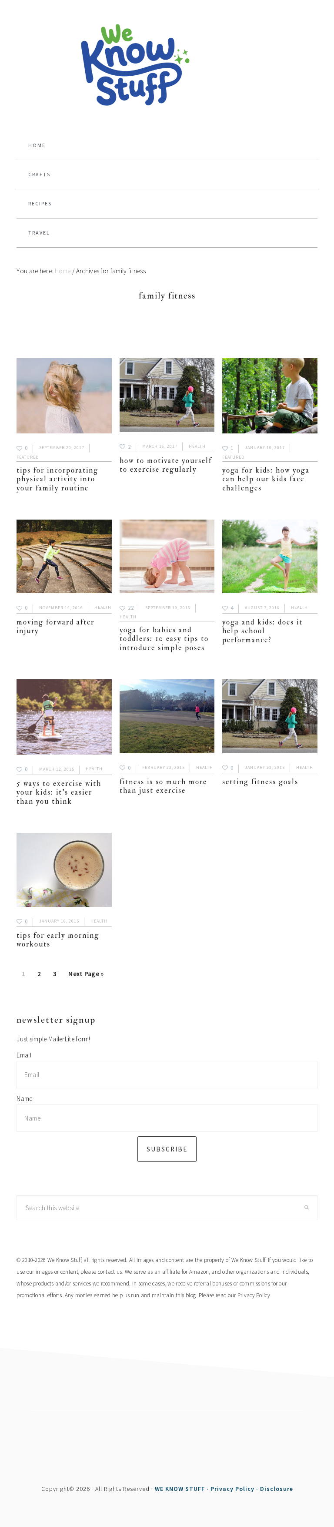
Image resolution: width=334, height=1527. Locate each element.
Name (24, 1098)
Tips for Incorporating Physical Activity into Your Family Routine (57, 479)
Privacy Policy (253, 1295)
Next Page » (86, 976)
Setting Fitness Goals (260, 781)
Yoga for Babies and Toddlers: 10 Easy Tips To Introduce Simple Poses (164, 638)
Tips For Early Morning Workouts (58, 940)
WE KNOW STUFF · (182, 1489)
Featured (28, 457)
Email (24, 1055)
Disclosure (276, 1489)
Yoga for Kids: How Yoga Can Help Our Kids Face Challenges (266, 479)
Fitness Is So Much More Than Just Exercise (163, 786)
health (197, 446)
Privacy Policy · (235, 1489)
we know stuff (167, 65)
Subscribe (167, 1149)
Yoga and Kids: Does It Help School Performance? (262, 631)
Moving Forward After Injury (55, 626)
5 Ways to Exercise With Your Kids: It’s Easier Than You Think (59, 792)
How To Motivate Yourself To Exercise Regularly (166, 465)
